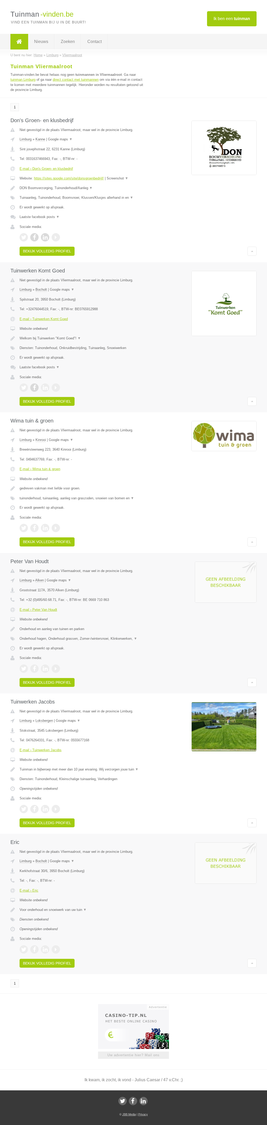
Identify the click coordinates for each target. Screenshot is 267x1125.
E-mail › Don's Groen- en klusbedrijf (46, 169)
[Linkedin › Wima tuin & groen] (45, 528)
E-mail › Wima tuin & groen (40, 469)
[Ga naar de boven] (252, 251)
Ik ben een (232, 18)
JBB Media (129, 1114)
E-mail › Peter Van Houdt (38, 610)
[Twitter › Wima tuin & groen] (24, 528)
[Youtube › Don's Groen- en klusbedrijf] (56, 237)
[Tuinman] (19, 41)
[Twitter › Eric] (24, 949)
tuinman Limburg (22, 80)
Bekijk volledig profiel (47, 251)
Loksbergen (44, 721)
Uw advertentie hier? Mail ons (133, 1055)
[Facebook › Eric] (34, 949)
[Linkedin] (143, 1101)
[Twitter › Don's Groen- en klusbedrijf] (24, 237)
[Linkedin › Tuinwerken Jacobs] (45, 809)
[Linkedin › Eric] (45, 949)
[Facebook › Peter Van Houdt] (34, 668)
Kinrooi (40, 440)
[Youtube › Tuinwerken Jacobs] (56, 809)
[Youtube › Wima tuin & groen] (56, 528)
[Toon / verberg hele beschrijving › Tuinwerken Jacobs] (83, 769)
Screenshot (117, 178)
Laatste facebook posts (39, 217)
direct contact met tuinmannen (76, 80)
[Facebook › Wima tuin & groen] (34, 528)
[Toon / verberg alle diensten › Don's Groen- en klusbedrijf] (83, 197)
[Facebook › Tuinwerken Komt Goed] (34, 387)
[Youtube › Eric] (56, 949)
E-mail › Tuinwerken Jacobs (41, 750)
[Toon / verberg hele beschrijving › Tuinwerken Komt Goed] (83, 338)
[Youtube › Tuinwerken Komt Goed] (56, 387)
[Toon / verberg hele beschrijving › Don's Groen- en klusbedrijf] (83, 188)
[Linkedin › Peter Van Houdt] (45, 668)
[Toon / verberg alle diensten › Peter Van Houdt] (83, 638)
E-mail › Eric (29, 890)
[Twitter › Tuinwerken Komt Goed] (24, 387)
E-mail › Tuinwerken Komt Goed (44, 319)
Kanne (40, 139)
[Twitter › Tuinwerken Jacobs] (24, 809)
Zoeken (68, 41)
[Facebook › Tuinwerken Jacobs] (34, 809)
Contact (94, 41)
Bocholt (41, 289)
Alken (39, 580)
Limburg (26, 139)
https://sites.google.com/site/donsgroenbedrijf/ (69, 178)
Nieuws (41, 41)
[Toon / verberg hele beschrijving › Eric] (83, 909)
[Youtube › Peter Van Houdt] (56, 668)
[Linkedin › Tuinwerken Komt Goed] (45, 387)
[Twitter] (122, 1101)
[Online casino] (137, 1006)
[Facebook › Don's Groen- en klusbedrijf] (34, 237)
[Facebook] (133, 1101)
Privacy (143, 1114)
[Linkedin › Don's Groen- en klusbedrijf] (45, 237)
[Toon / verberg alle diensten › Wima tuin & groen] (83, 498)
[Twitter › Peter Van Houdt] (24, 668)
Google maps (60, 139)
